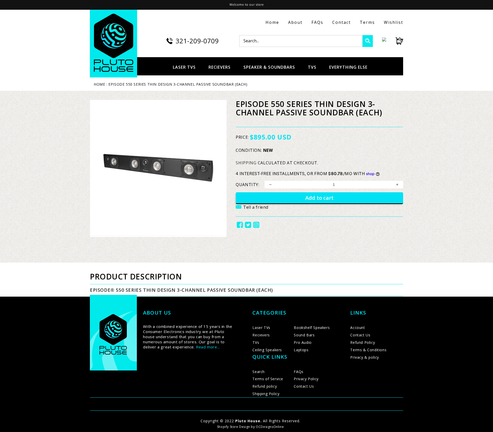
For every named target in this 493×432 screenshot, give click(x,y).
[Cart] (394, 41)
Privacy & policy (364, 357)
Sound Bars (304, 335)
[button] (252, 210)
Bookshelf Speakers (312, 327)
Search (258, 371)
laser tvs (184, 67)
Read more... (208, 346)
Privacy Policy (306, 378)
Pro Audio (302, 342)
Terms (367, 22)
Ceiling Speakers (267, 349)
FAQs (317, 22)
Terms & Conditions (368, 349)
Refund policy (264, 386)
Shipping (246, 163)
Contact (341, 22)
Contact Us (304, 386)
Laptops (301, 349)
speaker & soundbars (269, 67)
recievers (219, 67)
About (295, 22)
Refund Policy (362, 342)
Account (357, 327)
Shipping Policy (265, 393)
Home (272, 22)
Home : (100, 84)
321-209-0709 (197, 40)
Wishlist (393, 22)
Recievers (261, 335)
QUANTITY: (247, 184)
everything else (348, 67)
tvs (312, 67)
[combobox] (301, 41)
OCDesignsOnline (270, 427)
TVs (255, 342)
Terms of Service (267, 378)
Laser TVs (261, 327)
